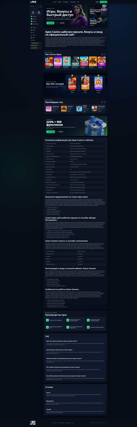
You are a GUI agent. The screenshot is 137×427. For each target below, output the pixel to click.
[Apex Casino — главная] (33, 2)
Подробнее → (92, 13)
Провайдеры (65, 1)
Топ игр (54, 1)
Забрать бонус (51, 131)
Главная (54, 422)
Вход (97, 1)
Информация (73, 1)
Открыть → (92, 25)
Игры (58, 422)
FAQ (78, 1)
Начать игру (50, 22)
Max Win (59, 1)
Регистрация (103, 1)
